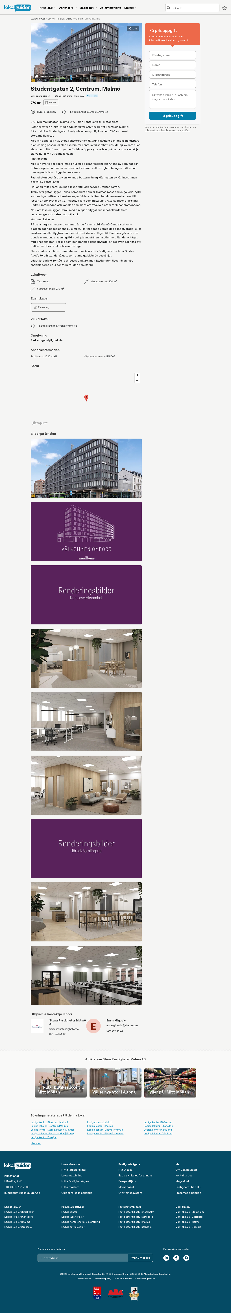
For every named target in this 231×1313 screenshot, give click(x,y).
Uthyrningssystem (130, 1193)
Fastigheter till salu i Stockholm (136, 1211)
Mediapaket (126, 1187)
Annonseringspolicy (145, 1278)
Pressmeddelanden (188, 1193)
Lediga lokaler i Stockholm (19, 1211)
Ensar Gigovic (116, 1020)
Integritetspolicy (103, 1278)
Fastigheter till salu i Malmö (134, 1221)
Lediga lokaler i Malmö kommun (105, 1133)
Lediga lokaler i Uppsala (18, 1226)
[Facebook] (176, 1258)
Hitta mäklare (70, 1187)
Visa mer (36, 1143)
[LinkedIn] (166, 1258)
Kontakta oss (183, 1175)
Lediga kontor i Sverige (43, 1137)
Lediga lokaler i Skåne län (158, 1125)
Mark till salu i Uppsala (188, 1226)
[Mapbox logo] (40, 423)
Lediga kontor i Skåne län (158, 1122)
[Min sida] (224, 7)
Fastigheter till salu (188, 1187)
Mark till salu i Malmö (187, 1221)
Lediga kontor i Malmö (99, 1122)
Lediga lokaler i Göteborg (18, 1216)
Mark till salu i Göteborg (188, 1216)
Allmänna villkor (84, 1278)
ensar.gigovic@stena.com (122, 1025)
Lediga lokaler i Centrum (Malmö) (49, 1125)
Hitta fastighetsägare (75, 1181)
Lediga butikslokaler (72, 1226)
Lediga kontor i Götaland (158, 1129)
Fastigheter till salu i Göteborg (135, 1216)
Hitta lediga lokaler (73, 1170)
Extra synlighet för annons (135, 1175)
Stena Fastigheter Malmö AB (67, 1022)
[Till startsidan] (18, 8)
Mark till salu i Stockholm (189, 1211)
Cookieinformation (123, 1278)
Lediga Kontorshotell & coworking (80, 1221)
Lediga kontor (69, 1211)
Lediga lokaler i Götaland (158, 1133)
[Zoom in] (137, 375)
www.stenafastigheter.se (64, 1029)
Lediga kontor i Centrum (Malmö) (49, 1122)
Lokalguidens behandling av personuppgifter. (167, 130)
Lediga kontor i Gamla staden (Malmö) (52, 1129)
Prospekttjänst (128, 1181)
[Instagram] (186, 1258)
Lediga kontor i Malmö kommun (105, 1129)
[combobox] (195, 8)
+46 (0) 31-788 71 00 (17, 1187)
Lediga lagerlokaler (72, 1216)
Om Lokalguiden (186, 1170)
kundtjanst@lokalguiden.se (22, 1193)
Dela (135, 28)
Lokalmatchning (71, 1175)
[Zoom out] (137, 380)
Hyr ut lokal (125, 1170)
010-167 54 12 (114, 1030)
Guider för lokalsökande (76, 1193)
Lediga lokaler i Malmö (100, 1125)
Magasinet (182, 1181)
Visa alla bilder (47, 76)
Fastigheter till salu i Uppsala (135, 1226)
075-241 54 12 (57, 1034)
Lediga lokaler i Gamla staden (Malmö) (52, 1133)
